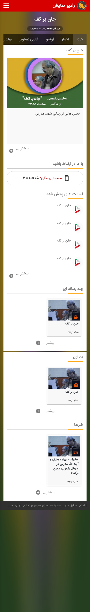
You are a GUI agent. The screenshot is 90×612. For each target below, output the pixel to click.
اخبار (65, 39)
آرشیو (50, 39)
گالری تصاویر (28, 39)
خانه (80, 39)
